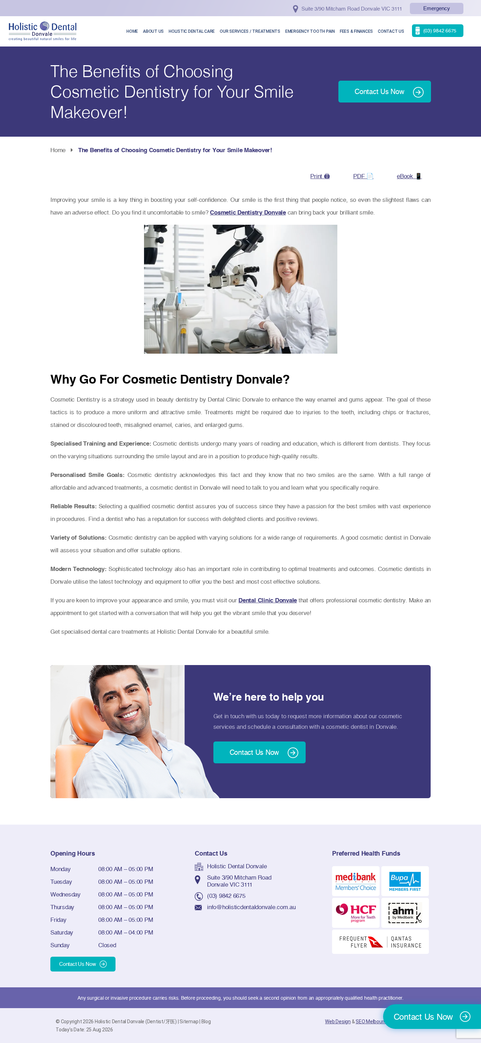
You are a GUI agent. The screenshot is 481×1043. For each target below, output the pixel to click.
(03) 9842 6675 (226, 895)
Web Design (338, 1021)
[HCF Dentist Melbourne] (356, 912)
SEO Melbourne (372, 1021)
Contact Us (391, 31)
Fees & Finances (356, 31)
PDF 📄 (363, 176)
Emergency (436, 8)
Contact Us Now (77, 964)
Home (132, 31)
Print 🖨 (320, 176)
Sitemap (189, 1021)
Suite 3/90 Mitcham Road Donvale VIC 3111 (239, 881)
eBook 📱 (409, 176)
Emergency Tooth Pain (310, 31)
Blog (206, 1021)
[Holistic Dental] (42, 30)
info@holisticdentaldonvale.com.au (251, 907)
